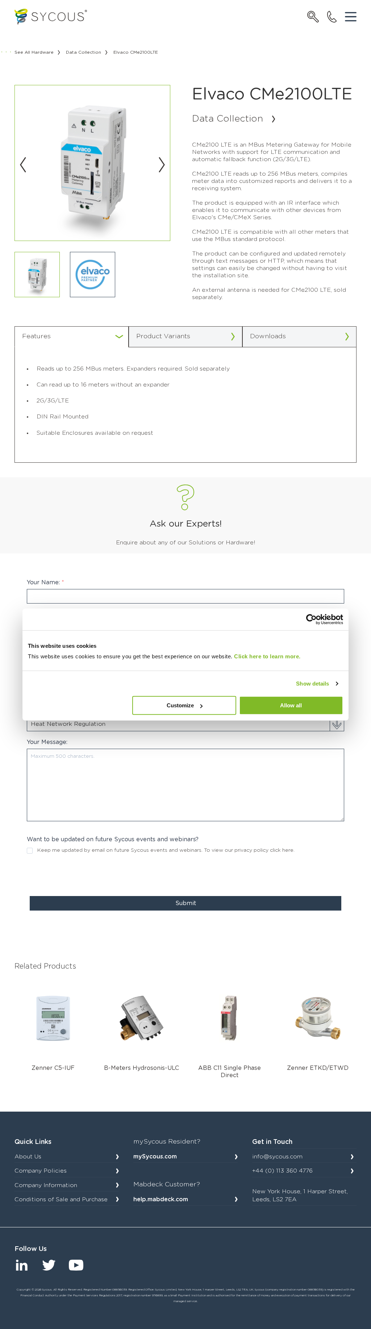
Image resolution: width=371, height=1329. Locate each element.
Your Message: (47, 742)
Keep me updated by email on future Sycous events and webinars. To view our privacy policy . (166, 850)
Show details (312, 683)
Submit (185, 903)
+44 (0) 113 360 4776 (282, 1171)
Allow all (291, 705)
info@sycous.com (277, 1157)
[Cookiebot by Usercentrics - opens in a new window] (311, 619)
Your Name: (45, 582)
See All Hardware (34, 52)
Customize (180, 705)
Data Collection (83, 52)
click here (281, 850)
